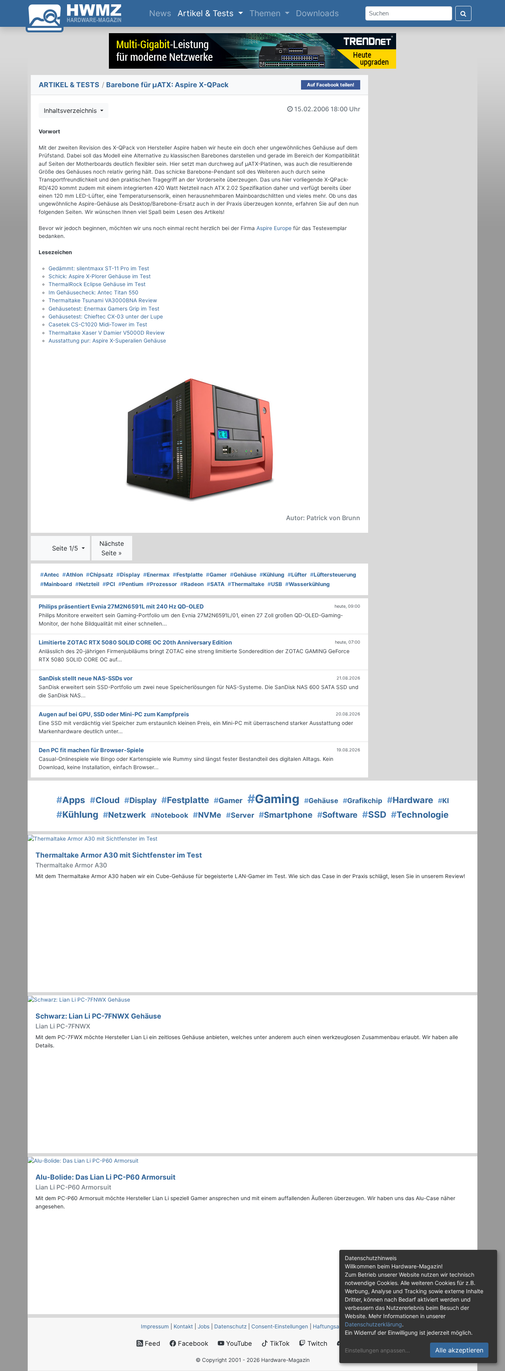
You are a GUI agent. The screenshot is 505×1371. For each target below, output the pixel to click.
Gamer (216, 574)
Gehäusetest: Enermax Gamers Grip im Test (104, 308)
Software (337, 815)
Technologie (420, 814)
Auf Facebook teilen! (330, 85)
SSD (374, 814)
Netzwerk (124, 815)
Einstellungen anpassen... (377, 1350)
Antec (49, 574)
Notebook (169, 815)
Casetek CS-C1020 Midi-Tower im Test (98, 324)
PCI (109, 584)
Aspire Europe (274, 228)
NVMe (207, 815)
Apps (70, 799)
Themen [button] (266, 13)
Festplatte (188, 574)
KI (443, 800)
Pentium (130, 584)
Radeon (192, 584)
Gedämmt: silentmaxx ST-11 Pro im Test (99, 268)
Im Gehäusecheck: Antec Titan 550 (93, 292)
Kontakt (183, 1326)
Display (128, 574)
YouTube (238, 1343)
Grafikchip (362, 800)
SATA (215, 584)
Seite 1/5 (66, 548)
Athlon (72, 574)
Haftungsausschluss (338, 1326)
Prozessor (161, 584)
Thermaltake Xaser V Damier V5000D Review (107, 333)
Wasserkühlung (307, 584)
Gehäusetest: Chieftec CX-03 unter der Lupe (106, 316)
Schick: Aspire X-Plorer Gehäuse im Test (100, 276)
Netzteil (87, 584)
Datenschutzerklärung (373, 1324)
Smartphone (285, 815)
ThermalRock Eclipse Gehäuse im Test (97, 284)
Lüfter (297, 574)
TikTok (279, 1343)
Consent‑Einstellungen (279, 1326)
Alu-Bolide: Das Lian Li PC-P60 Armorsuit (106, 1177)
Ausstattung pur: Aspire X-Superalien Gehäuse (107, 340)
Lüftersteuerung (333, 574)
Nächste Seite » (111, 548)
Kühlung (272, 574)
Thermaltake (246, 584)
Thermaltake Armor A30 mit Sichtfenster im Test (119, 855)
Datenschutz (230, 1326)
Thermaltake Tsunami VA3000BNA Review (103, 300)
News (161, 13)
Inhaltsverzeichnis (71, 110)
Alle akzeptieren (459, 1350)
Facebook (192, 1343)
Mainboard (56, 584)
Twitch (316, 1343)
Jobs (203, 1326)
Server (240, 815)
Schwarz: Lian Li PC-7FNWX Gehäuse (98, 1016)
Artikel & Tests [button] (207, 13)
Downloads (317, 13)
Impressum (155, 1326)
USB (274, 584)
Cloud (105, 800)
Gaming (273, 799)
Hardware (410, 800)
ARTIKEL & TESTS (69, 85)
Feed (151, 1343)
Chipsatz (99, 574)
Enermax (156, 574)
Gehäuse (243, 574)
